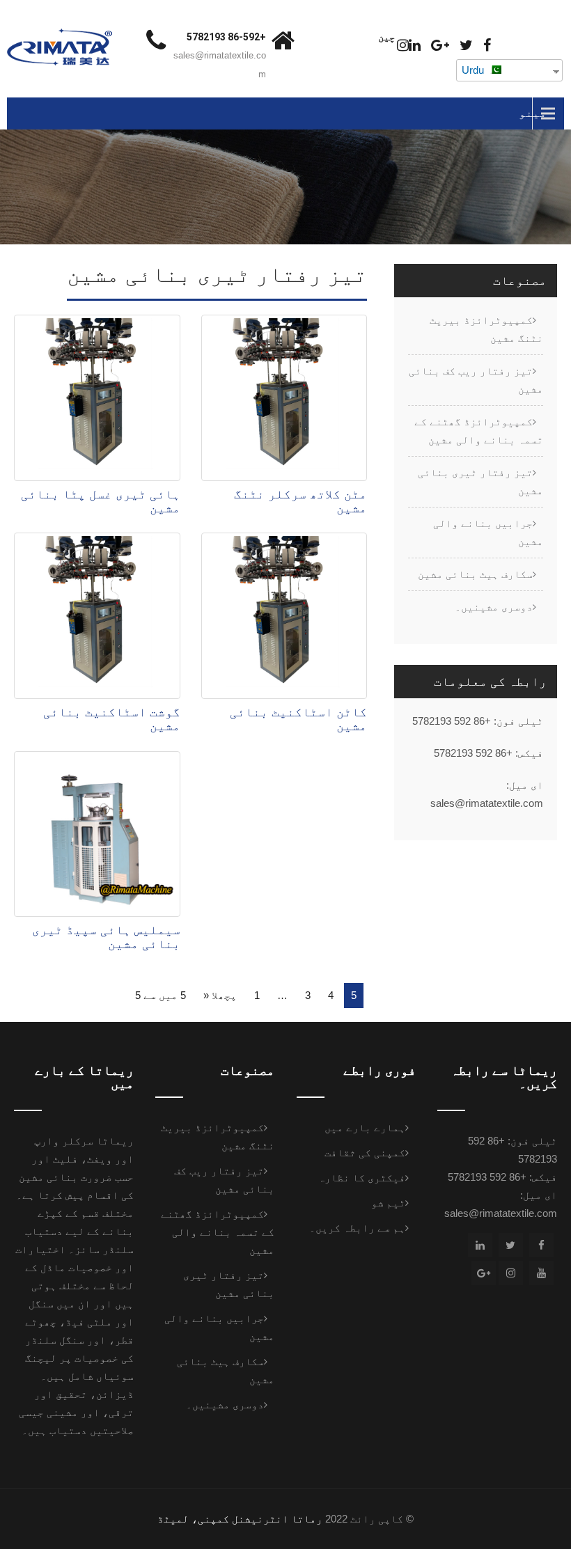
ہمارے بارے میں (364, 1127)
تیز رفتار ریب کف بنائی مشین (476, 380)
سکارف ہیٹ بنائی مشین (475, 574)
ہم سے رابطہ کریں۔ (357, 1228)
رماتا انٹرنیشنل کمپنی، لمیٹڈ (239, 1519)
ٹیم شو (388, 1203)
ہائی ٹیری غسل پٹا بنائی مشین (100, 501)
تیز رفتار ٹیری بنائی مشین (480, 481)
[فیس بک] (487, 45)
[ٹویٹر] (466, 45)
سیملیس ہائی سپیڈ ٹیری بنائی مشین (106, 937)
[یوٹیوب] (541, 1273)
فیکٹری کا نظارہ (361, 1178)
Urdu (474, 70)
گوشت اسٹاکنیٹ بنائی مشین (111, 719)
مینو (533, 113)
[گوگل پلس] (440, 45)
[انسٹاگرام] (403, 45)
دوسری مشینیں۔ (494, 607)
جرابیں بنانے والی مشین (488, 532)
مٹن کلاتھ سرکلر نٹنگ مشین (300, 501)
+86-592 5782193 (226, 36)
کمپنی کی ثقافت (364, 1152)
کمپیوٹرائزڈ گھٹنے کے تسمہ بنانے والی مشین (478, 431)
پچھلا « (220, 995)
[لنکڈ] (415, 45)
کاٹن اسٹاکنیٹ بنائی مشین (298, 719)
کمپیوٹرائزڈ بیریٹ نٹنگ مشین (486, 329)
